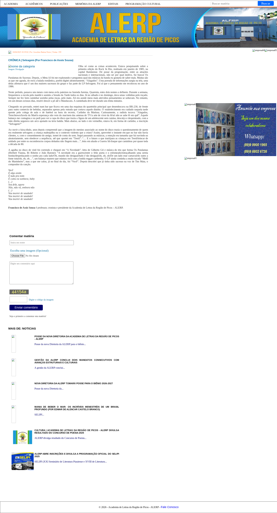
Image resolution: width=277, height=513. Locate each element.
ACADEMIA (11, 4)
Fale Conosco (170, 507)
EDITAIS (113, 4)
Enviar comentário (26, 307)
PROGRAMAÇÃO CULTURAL (143, 4)
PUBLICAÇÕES (59, 4)
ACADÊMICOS (34, 4)
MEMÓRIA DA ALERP (88, 4)
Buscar (265, 3)
